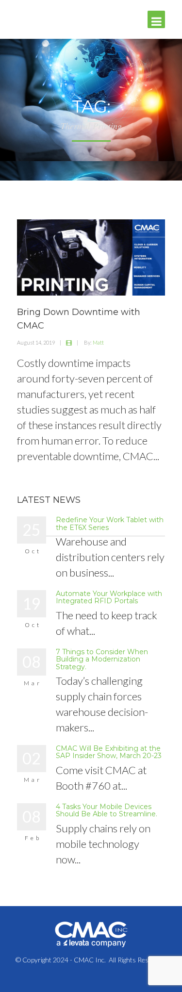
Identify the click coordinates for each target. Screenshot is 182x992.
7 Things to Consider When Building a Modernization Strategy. (102, 659)
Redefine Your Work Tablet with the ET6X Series (110, 523)
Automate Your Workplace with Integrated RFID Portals (109, 597)
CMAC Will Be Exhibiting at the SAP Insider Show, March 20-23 (109, 752)
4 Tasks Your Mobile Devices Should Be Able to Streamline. (106, 810)
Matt (98, 342)
